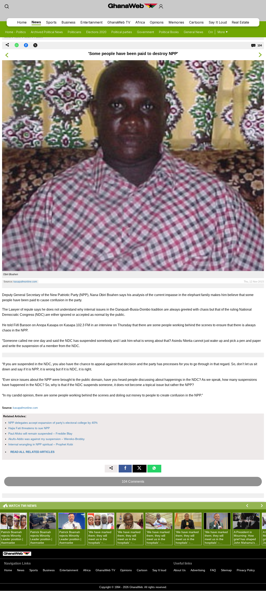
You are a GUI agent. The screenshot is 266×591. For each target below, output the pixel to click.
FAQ (213, 570)
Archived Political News (47, 32)
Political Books (169, 32)
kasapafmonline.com (25, 281)
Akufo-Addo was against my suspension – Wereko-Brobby (46, 439)
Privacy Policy (246, 570)
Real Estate (240, 22)
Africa (140, 22)
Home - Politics (15, 32)
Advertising (198, 570)
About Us (180, 570)
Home (22, 22)
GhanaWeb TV (118, 22)
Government (145, 32)
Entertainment (91, 22)
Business (68, 22)
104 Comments (133, 481)
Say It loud (159, 570)
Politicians (74, 32)
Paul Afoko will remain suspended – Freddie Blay (40, 433)
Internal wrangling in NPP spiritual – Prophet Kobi (40, 444)
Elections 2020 (96, 32)
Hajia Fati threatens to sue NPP (29, 428)
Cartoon (142, 570)
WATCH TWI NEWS (23, 505)
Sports (51, 22)
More (221, 32)
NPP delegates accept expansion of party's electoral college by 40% (52, 422)
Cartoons (196, 22)
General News (193, 32)
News (36, 22)
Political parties (121, 32)
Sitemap (226, 570)
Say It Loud (218, 22)
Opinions (157, 22)
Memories (176, 22)
